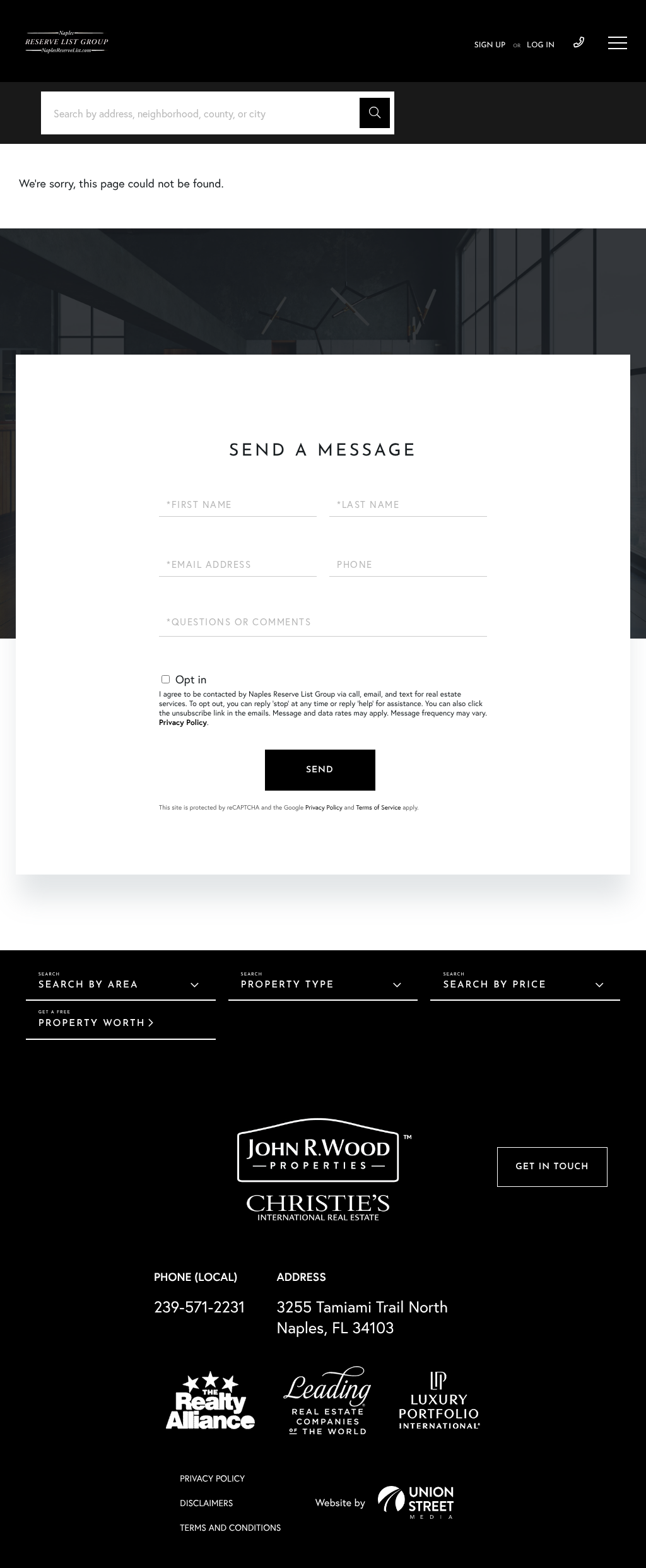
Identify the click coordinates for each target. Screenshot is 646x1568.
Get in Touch (552, 1167)
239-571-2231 (578, 43)
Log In (541, 45)
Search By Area (88, 985)
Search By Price (494, 985)
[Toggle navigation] (617, 43)
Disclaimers (206, 1503)
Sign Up (489, 45)
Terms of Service (378, 807)
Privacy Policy (183, 723)
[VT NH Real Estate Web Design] (416, 1502)
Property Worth (92, 1024)
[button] (375, 113)
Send (320, 770)
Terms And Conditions (230, 1527)
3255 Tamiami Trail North (362, 1317)
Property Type (287, 985)
